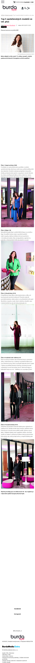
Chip (9, 654)
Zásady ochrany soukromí (9, 660)
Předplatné (23, 641)
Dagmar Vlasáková (9, 25)
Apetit (3, 653)
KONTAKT (4, 641)
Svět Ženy (4, 654)
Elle (7, 653)
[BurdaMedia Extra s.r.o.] (11, 647)
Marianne (11, 653)
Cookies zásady (6, 662)
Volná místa (5, 656)
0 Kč (32, 2)
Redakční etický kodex (13, 641)
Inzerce (11, 656)
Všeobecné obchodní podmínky (10, 657)
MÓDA (2, 15)
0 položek (27, 2)
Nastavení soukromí (22, 660)
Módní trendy (8, 15)
